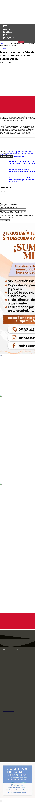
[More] (27, 69)
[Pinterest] (15, 69)
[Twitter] (9, 69)
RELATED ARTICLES (6, 157)
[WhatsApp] (21, 69)
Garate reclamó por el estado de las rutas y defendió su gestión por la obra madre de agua (21, 180)
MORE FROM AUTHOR (20, 157)
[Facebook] (3, 69)
